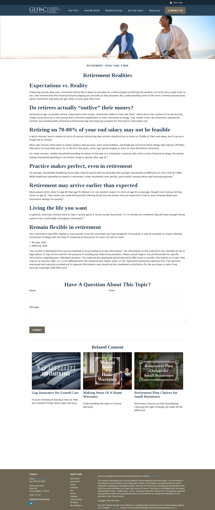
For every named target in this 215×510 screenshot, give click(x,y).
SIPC (118, 508)
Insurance (74, 487)
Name (32, 290)
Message (34, 307)
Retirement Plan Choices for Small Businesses (155, 394)
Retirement (74, 478)
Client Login (178, 2)
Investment (75, 481)
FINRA (112, 508)
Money (73, 493)
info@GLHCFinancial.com (39, 499)
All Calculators (76, 505)
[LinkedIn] (31, 503)
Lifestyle (73, 496)
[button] (73, 10)
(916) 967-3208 (41, 478)
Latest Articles (76, 499)
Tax (71, 490)
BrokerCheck (155, 476)
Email (112, 290)
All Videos (74, 502)
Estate (73, 484)
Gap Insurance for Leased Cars (55, 393)
